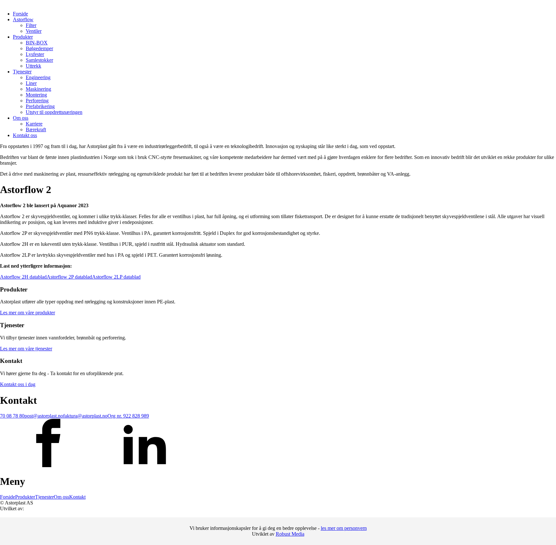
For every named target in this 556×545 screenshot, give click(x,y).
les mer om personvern (344, 528)
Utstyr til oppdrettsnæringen (54, 112)
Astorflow (23, 19)
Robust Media (290, 534)
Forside (20, 13)
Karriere (34, 123)
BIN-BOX (37, 42)
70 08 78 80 (12, 416)
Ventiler (34, 31)
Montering (36, 94)
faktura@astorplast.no (85, 416)
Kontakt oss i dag (17, 384)
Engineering (38, 77)
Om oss (20, 118)
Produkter (23, 37)
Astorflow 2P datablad (69, 277)
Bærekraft (36, 129)
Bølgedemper (39, 48)
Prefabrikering (40, 106)
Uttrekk (33, 66)
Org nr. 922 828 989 (128, 416)
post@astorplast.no (43, 416)
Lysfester (35, 54)
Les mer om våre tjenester (26, 348)
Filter (31, 25)
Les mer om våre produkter (27, 312)
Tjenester (22, 71)
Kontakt (77, 497)
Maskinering (38, 89)
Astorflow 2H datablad (23, 277)
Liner (31, 83)
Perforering (37, 100)
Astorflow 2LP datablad (116, 277)
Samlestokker (39, 60)
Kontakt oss (25, 135)
